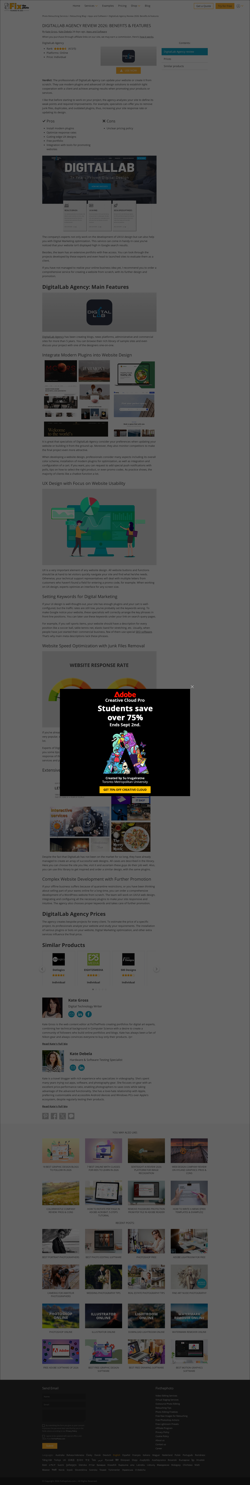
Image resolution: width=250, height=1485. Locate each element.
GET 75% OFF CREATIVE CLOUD (125, 790)
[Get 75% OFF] (125, 742)
